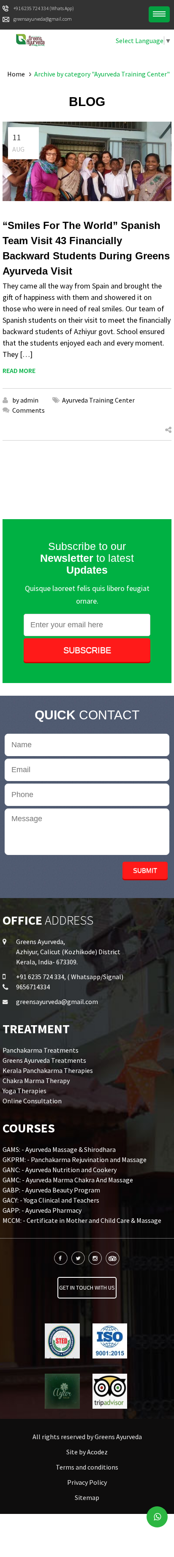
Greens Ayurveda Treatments (44, 1060)
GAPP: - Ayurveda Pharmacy (42, 1210)
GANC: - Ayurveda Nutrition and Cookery (60, 1169)
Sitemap (87, 1497)
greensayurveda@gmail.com (57, 1001)
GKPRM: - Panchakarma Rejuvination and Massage (75, 1159)
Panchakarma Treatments (41, 1050)
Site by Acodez (87, 1452)
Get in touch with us (87, 1287)
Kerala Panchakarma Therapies (48, 1070)
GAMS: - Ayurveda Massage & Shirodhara (59, 1149)
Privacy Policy (87, 1482)
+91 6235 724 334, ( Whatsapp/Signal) (69, 976)
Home (16, 74)
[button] (159, 14)
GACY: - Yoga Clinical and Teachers (51, 1200)
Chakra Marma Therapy (36, 1080)
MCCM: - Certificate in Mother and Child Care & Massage (82, 1220)
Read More (19, 370)
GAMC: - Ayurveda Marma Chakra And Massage (68, 1180)
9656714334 (33, 987)
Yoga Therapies (24, 1090)
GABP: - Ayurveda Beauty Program (51, 1190)
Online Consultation (32, 1101)
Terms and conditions (87, 1467)
